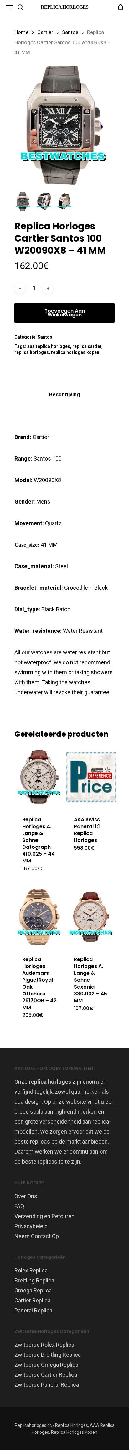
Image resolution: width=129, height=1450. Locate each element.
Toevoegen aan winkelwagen (64, 312)
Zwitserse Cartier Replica (45, 1374)
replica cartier (86, 346)
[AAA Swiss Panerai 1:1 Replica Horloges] (91, 777)
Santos (70, 32)
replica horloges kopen (75, 352)
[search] (20, 7)
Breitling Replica (34, 1280)
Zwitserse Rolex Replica (44, 1344)
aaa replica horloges (48, 346)
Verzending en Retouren (44, 1216)
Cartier (45, 32)
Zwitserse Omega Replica (46, 1364)
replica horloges (31, 352)
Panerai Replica (33, 1310)
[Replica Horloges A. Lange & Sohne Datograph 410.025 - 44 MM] (39, 777)
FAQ (19, 1206)
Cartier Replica (32, 1300)
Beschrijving (64, 394)
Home (21, 32)
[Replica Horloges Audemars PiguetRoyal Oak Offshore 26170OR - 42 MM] (39, 917)
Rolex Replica (31, 1270)
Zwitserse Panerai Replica (46, 1384)
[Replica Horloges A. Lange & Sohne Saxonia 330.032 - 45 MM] (91, 917)
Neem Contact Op (36, 1236)
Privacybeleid (31, 1226)
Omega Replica (33, 1290)
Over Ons (25, 1196)
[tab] (64, 394)
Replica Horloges (64, 7)
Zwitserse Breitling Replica (47, 1354)
